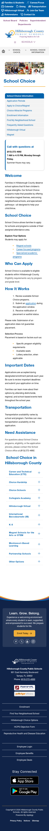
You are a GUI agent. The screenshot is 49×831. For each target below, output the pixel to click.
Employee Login (24, 746)
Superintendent (38, 20)
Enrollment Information (17, 115)
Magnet (10, 134)
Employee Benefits (24, 753)
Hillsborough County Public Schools (3, 51)
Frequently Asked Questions (20, 125)
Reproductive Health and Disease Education (24, 733)
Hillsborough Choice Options (24, 720)
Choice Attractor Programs (19, 110)
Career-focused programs (28, 249)
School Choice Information (37, 51)
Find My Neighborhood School (21, 120)
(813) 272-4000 (28, 679)
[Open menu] (15, 42)
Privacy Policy (16, 821)
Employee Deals (24, 760)
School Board (10, 20)
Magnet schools (23, 245)
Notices (27, 821)
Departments (24, 24)
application (31, 303)
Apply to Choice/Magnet (18, 105)
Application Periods (16, 101)
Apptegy (30, 815)
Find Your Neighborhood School (24, 713)
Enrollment (24, 707)
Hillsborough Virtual (16, 129)
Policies (24, 20)
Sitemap (35, 821)
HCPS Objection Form (24, 726)
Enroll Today (22, 633)
